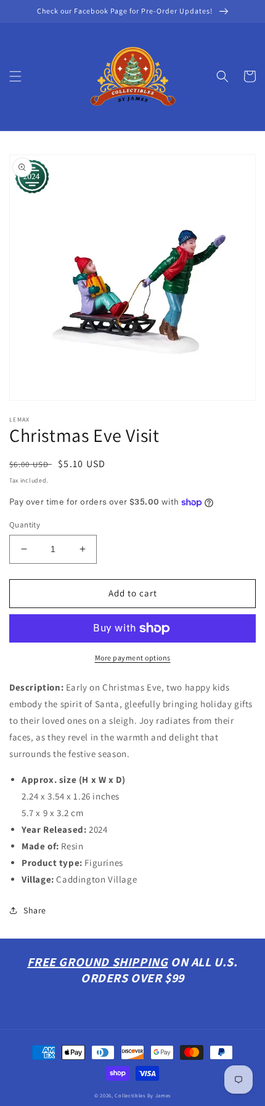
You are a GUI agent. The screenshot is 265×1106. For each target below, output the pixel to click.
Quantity (24, 524)
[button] (15, 76)
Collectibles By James (143, 1095)
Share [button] (34, 910)
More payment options (133, 657)
